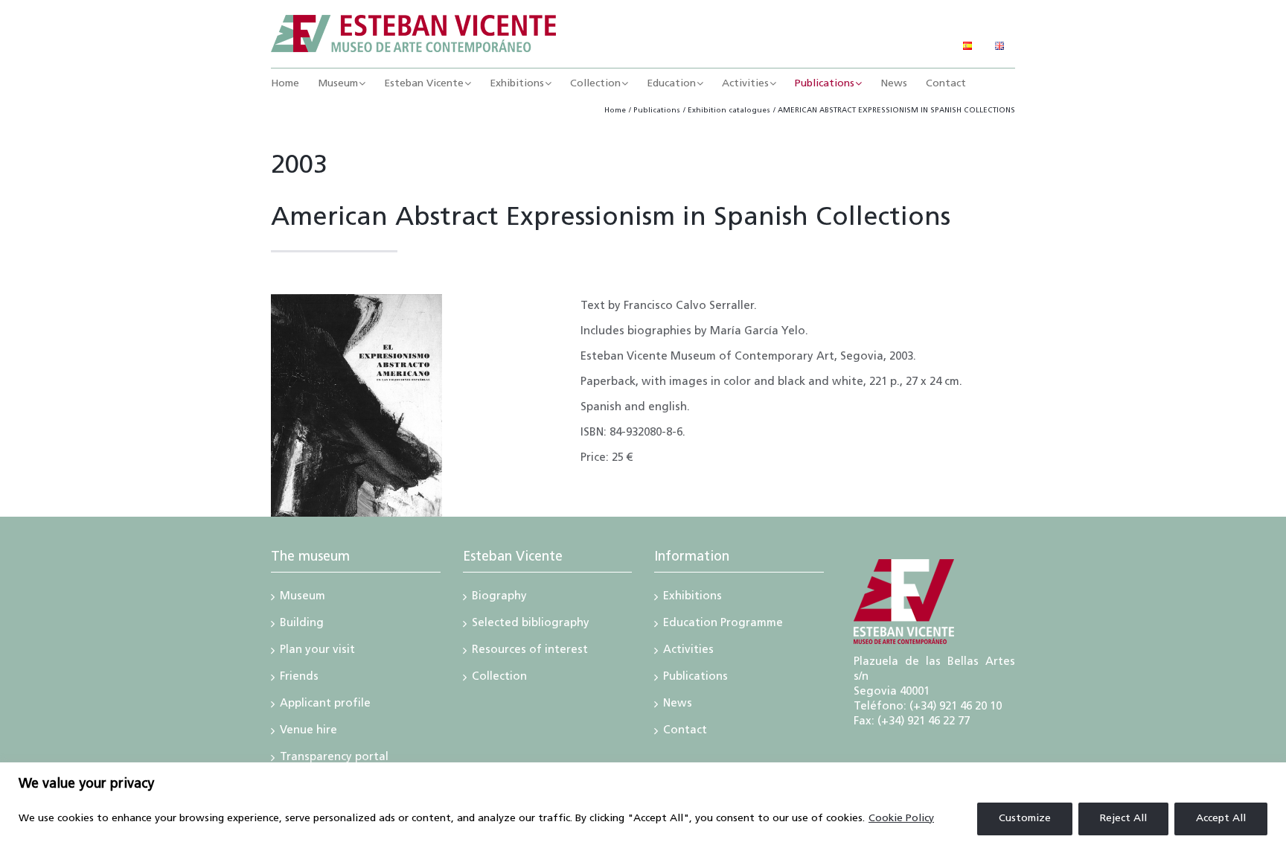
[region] (643, 805)
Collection (499, 678)
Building (302, 624)
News (677, 705)
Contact (685, 731)
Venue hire (308, 731)
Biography (499, 597)
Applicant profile (325, 705)
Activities (688, 651)
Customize (1025, 818)
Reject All (1123, 818)
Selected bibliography (530, 624)
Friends (299, 678)
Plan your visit (317, 651)
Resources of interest (530, 651)
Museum (302, 597)
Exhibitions (692, 597)
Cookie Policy (901, 818)
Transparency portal (334, 758)
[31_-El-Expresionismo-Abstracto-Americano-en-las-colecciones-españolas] (356, 299)
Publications (695, 678)
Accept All (1221, 818)
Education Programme (723, 624)
